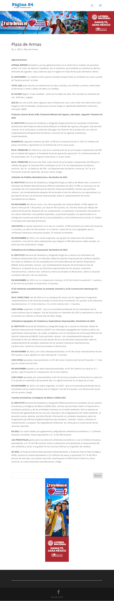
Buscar (98, 475)
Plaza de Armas (31, 49)
